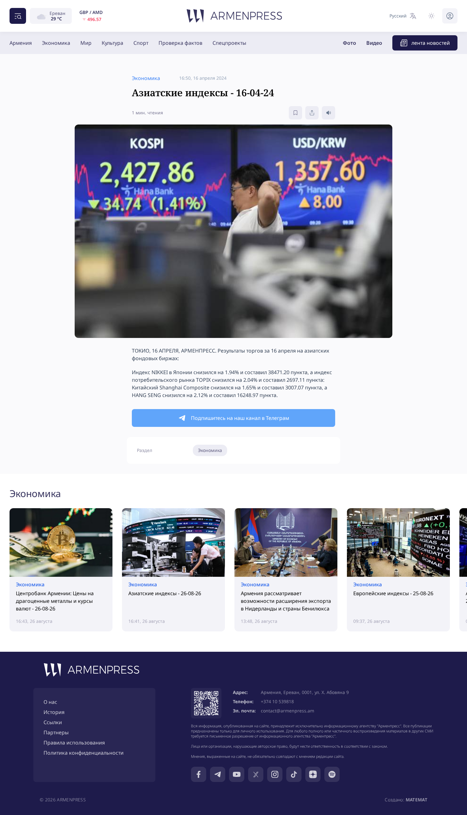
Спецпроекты (229, 42)
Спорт (140, 42)
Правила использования (74, 742)
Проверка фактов (180, 42)
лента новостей (430, 42)
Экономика (56, 42)
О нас (50, 701)
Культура (112, 42)
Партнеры (56, 732)
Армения (21, 42)
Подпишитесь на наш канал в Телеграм (240, 417)
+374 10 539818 (277, 701)
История (54, 712)
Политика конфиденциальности (84, 752)
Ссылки (53, 722)
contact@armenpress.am (287, 711)
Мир (85, 42)
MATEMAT (416, 800)
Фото (349, 42)
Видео (374, 42)
